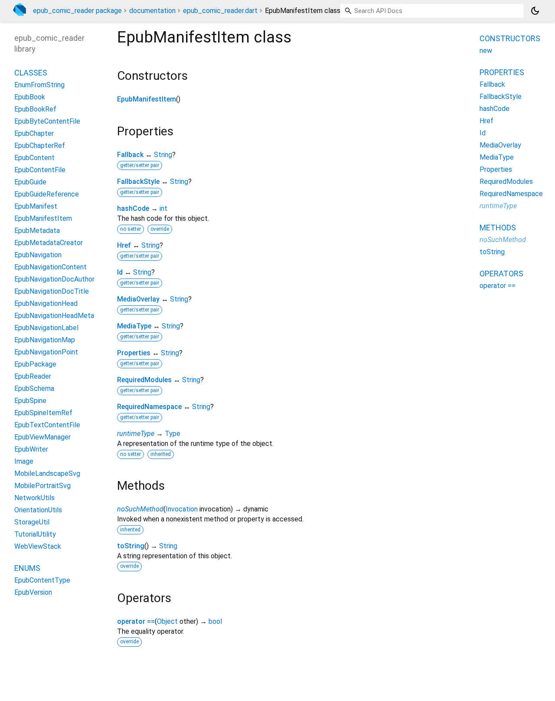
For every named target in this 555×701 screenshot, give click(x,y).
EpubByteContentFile (47, 121)
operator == (136, 621)
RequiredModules (144, 380)
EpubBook (29, 97)
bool (215, 621)
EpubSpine (30, 400)
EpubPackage (35, 364)
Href (124, 245)
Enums (27, 568)
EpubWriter (31, 449)
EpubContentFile (39, 170)
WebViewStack (37, 546)
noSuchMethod (140, 509)
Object (167, 621)
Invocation (182, 509)
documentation (152, 11)
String (163, 155)
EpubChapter (34, 133)
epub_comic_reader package (77, 11)
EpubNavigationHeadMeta (54, 315)
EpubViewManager (42, 437)
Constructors (510, 38)
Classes (30, 72)
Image (23, 461)
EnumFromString (39, 85)
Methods (498, 227)
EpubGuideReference (46, 194)
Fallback (130, 155)
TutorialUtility (35, 534)
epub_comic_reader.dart (220, 11)
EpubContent (34, 158)
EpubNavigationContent (50, 267)
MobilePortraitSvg (42, 486)
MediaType (134, 326)
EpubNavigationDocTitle (51, 291)
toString (130, 546)
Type (172, 433)
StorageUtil (31, 522)
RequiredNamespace (149, 407)
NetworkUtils (34, 498)
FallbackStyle (138, 181)
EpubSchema (34, 388)
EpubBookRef (35, 109)
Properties (133, 353)
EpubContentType (42, 580)
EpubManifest (35, 206)
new (486, 50)
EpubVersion (33, 592)
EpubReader (32, 376)
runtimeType (135, 433)
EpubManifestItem (146, 99)
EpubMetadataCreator (48, 243)
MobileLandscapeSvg (47, 473)
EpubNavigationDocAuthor (54, 279)
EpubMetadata (37, 230)
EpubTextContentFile (47, 425)
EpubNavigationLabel (46, 328)
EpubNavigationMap (44, 340)
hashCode (133, 208)
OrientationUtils (38, 510)
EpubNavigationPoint (46, 352)
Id (120, 272)
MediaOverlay (138, 299)
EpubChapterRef (39, 145)
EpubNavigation (38, 255)
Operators (501, 273)
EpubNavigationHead (46, 303)
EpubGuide (30, 182)
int (163, 208)
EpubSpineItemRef (43, 413)
